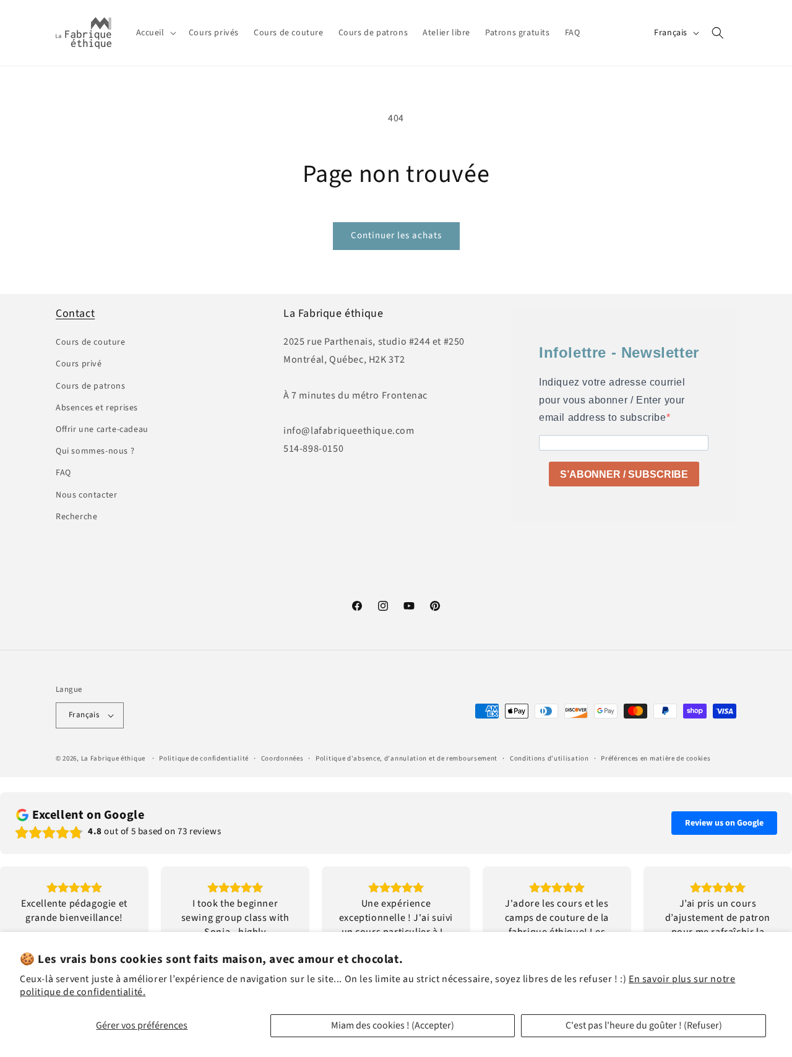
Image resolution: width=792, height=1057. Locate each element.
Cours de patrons (91, 386)
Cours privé (79, 364)
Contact (75, 313)
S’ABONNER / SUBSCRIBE (624, 474)
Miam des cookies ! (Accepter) (392, 1025)
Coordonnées (282, 758)
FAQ (63, 473)
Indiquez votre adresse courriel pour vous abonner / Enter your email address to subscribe (612, 400)
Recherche (76, 517)
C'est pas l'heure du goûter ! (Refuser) (644, 1025)
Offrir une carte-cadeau (102, 429)
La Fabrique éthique (113, 758)
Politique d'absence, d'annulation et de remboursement (406, 758)
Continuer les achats (396, 235)
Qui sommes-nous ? (95, 451)
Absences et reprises (97, 408)
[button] (155, 33)
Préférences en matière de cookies (655, 758)
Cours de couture (91, 342)
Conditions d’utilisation (549, 758)
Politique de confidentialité (204, 758)
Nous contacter (86, 495)
